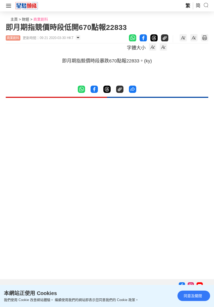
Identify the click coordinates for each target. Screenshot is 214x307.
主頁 (14, 19)
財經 (25, 19)
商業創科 (40, 19)
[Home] (26, 5)
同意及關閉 (193, 296)
